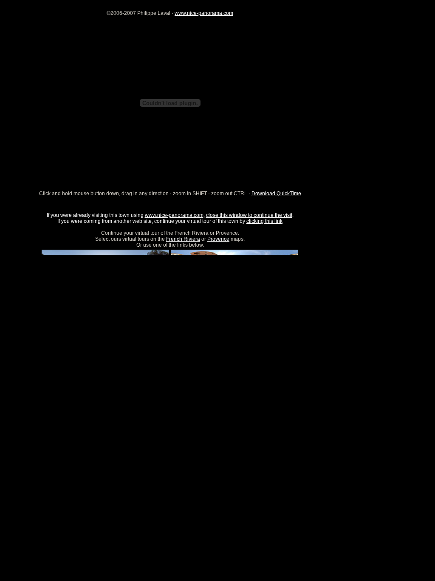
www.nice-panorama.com (204, 13)
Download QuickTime (276, 194)
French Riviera (183, 239)
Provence (218, 239)
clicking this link (264, 221)
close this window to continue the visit (249, 215)
